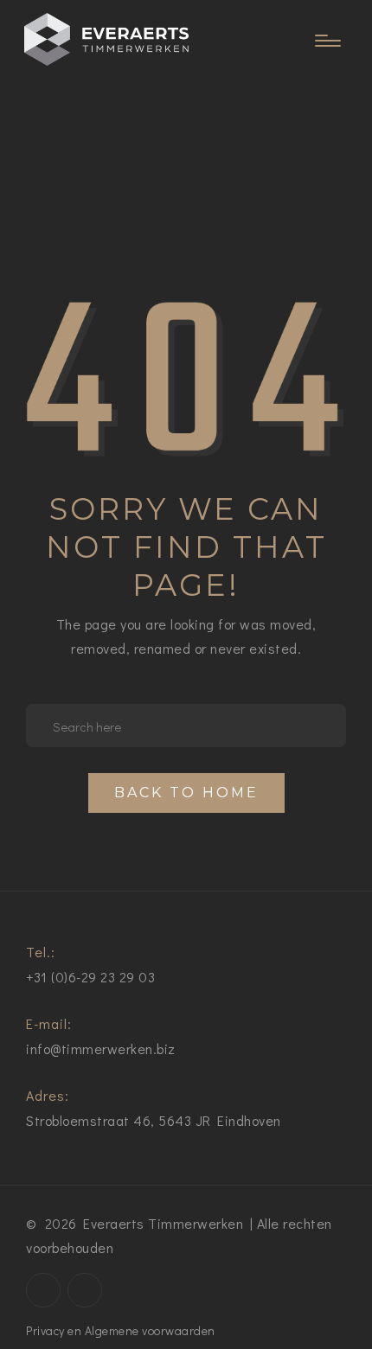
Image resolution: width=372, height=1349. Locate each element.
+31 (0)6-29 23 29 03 (90, 977)
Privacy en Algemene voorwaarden (120, 1330)
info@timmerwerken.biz (101, 1048)
